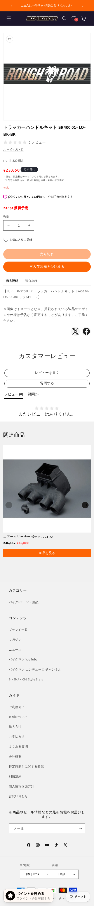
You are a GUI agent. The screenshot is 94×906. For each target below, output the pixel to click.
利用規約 (15, 776)
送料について (18, 717)
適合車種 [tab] (31, 281)
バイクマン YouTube (23, 659)
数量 (6, 217)
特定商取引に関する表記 (26, 766)
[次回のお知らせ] (82, 6)
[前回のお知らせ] (11, 6)
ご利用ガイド (18, 707)
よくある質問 (18, 746)
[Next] (85, 505)
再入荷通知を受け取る (47, 266)
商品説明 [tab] (12, 281)
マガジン (15, 640)
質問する (47, 383)
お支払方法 (17, 737)
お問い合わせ (18, 796)
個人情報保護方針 (21, 786)
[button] (9, 18)
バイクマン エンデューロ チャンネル (35, 669)
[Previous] (8, 505)
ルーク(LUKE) (13, 149)
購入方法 (15, 727)
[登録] (80, 828)
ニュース (15, 649)
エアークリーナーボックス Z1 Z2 (28, 537)
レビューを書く (47, 373)
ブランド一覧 (18, 630)
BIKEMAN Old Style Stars (26, 679)
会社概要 (15, 757)
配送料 (16, 176)
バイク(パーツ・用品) (24, 602)
